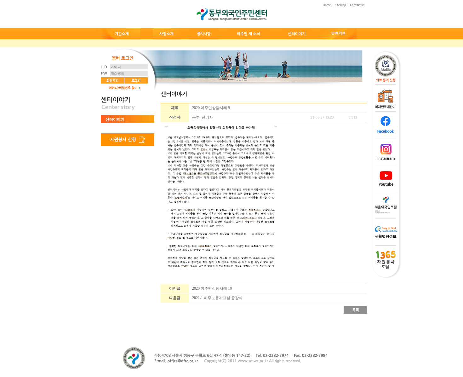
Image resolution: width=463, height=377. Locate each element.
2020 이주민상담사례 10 (212, 288)
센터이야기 (115, 119)
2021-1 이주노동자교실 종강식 (217, 298)
